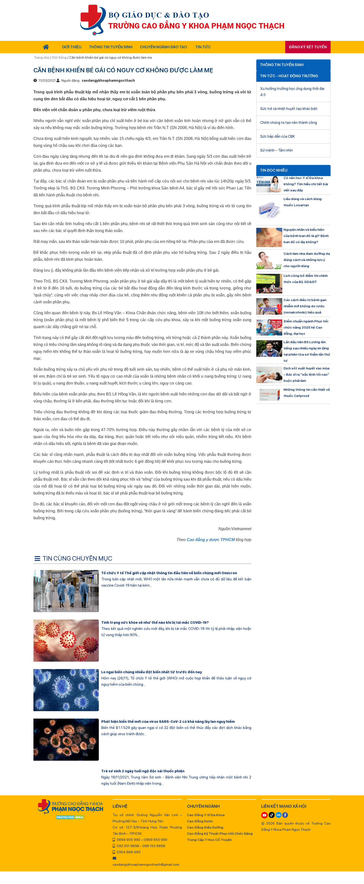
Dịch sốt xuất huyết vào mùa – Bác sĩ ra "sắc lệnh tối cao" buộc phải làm (306, 374)
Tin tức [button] (203, 47)
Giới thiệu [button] (71, 47)
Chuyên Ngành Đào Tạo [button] (163, 47)
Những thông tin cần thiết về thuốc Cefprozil (307, 393)
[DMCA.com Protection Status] (70, 818)
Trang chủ (42, 57)
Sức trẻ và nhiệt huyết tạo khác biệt (288, 108)
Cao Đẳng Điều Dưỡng (205, 827)
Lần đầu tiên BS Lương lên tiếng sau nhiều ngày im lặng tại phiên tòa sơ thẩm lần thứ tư (307, 351)
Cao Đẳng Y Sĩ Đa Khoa (206, 815)
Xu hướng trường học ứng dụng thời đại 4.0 (292, 91)
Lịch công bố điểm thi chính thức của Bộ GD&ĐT (306, 279)
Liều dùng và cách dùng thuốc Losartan (303, 202)
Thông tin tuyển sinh (110, 47)
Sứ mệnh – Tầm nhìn (276, 150)
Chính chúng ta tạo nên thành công (288, 122)
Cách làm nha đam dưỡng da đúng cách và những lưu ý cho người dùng (307, 260)
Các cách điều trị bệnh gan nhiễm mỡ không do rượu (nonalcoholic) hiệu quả (305, 306)
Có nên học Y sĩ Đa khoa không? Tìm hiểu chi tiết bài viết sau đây (306, 184)
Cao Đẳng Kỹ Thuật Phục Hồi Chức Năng (220, 833)
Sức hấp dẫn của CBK (277, 136)
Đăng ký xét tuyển (308, 47)
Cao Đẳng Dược (200, 821)
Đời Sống (59, 57)
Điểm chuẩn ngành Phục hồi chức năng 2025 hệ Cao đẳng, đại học (306, 327)
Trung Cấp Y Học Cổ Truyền (209, 840)
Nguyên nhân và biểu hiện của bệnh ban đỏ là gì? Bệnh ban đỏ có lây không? (306, 236)
